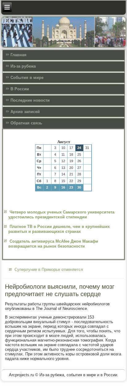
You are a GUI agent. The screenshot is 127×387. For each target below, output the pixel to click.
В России (19, 89)
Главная (18, 55)
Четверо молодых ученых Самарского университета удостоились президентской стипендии (61, 214)
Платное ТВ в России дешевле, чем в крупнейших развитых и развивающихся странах (59, 229)
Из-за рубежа (23, 66)
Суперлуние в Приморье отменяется (48, 269)
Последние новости (30, 100)
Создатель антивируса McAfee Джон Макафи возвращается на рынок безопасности (53, 243)
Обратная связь (26, 123)
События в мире (26, 77)
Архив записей (25, 111)
